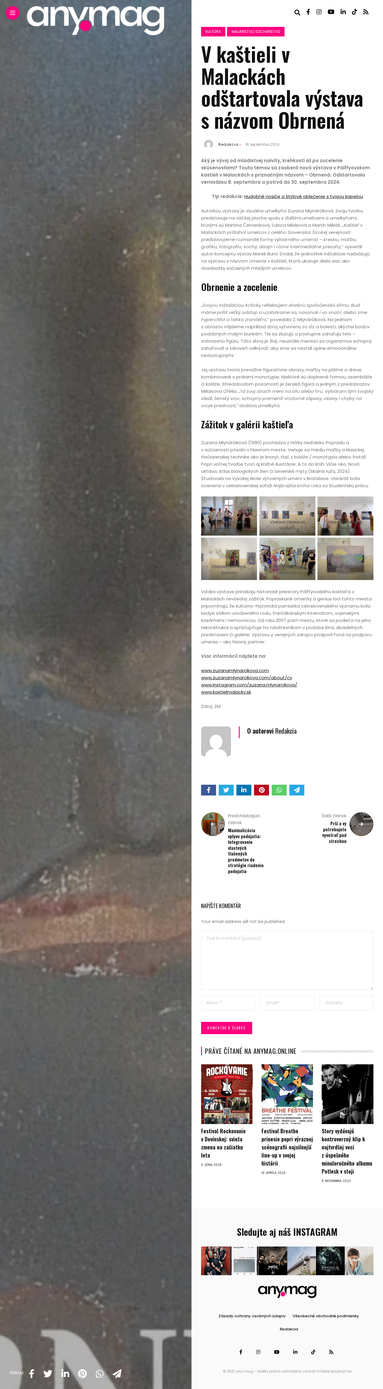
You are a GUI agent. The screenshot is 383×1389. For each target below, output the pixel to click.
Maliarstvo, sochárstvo (256, 31)
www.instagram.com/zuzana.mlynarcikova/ (249, 685)
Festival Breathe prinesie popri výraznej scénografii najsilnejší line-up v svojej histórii (287, 1147)
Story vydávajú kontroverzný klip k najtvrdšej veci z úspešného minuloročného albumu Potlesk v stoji (347, 1151)
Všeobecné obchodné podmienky (326, 1316)
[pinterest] (82, 1373)
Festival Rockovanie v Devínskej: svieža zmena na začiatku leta (223, 1143)
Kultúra (213, 31)
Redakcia (228, 144)
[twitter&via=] (47, 1373)
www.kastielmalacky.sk (226, 692)
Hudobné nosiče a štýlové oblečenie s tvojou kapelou (303, 196)
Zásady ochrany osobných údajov (251, 1316)
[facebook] (31, 1373)
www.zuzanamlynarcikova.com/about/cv (246, 677)
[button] (215, 1261)
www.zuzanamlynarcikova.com (235, 670)
